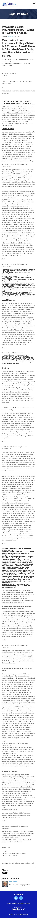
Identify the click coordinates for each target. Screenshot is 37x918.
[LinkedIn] (16, 898)
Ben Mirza (10, 36)
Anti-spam (25, 914)
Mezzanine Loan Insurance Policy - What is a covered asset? (18, 29)
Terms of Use (12, 914)
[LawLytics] (18, 909)
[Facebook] (21, 898)
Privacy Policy (19, 914)
